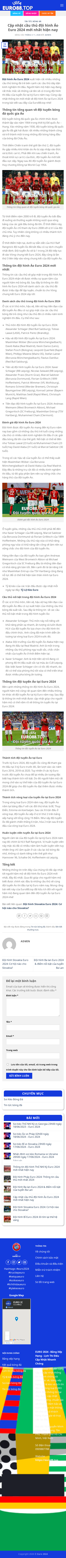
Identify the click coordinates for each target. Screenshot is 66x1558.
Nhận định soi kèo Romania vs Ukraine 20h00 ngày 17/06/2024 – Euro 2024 (35, 1155)
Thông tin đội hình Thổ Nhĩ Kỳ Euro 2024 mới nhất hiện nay (36, 1168)
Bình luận (12, 995)
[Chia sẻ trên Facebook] (24, 915)
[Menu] (62, 5)
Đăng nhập (31, 13)
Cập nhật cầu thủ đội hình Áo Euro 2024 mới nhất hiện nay (36, 1198)
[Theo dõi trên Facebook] (8, 1262)
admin (48, 35)
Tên (9, 1021)
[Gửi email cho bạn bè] (35, 915)
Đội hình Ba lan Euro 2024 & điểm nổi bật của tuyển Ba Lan (49, 963)
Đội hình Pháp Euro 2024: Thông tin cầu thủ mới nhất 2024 (36, 1178)
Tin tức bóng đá (33, 21)
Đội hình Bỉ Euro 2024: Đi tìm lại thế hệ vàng (35, 1218)
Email (10, 1036)
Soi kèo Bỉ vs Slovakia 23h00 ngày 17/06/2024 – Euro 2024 (32, 1145)
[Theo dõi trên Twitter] (19, 1262)
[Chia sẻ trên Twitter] (30, 915)
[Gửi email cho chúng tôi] (24, 1262)
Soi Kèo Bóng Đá (13, 1099)
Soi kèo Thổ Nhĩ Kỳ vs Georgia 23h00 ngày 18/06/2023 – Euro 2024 (37, 1125)
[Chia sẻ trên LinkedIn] (46, 915)
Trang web (12, 1050)
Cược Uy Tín (47, 13)
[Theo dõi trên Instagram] (13, 1262)
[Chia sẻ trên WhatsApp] (19, 915)
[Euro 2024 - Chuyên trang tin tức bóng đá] (17, 5)
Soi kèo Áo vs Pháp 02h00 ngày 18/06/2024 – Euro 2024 (31, 1135)
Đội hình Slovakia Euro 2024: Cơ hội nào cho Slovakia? (15, 963)
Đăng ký (17, 13)
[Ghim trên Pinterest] (41, 915)
